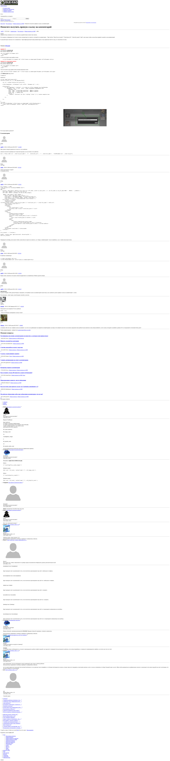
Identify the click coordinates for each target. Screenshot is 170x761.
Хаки (7, 748)
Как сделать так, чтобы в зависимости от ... (17, 540)
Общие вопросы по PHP (18, 23)
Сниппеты (5, 755)
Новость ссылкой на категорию (10, 341)
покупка (5, 698)
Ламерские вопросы (10, 740)
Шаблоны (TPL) (9, 743)
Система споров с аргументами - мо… (12, 726)
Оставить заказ (6, 8)
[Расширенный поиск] (13, 21)
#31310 (19, 167)
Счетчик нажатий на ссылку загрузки (12, 347)
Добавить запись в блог (8, 11)
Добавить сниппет (7, 10)
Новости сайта (6, 750)
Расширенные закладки (14, 620)
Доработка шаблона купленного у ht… (12, 700)
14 (1, 384)
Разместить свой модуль (8, 9)
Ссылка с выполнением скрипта (10, 353)
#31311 (19, 184)
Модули (5, 404)
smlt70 (2, 31)
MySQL (7, 749)
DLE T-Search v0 (7, 724)
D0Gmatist (7, 45)
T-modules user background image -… (11, 721)
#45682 (21, 325)
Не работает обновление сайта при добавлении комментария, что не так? (22, 394)
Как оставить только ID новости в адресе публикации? (16, 372)
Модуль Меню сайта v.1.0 (13, 524)
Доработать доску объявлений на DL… (12, 701)
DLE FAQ (3, 23)
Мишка (2, 325)
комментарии (13, 31)
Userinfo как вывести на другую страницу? (17, 635)
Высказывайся (30, 730)
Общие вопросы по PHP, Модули (16, 338)
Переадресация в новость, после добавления (13, 380)
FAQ (4, 734)
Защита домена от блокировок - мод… (12, 719)
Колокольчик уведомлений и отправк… (12, 727)
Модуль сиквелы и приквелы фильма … (12, 711)
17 (1, 397)
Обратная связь (6, 757)
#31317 (19, 289)
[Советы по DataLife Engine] (9, 4)
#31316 (19, 273)
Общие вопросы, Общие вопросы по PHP (18, 349)
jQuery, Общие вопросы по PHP (16, 356)
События (5, 402)
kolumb (2, 306)
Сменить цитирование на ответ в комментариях (14, 360)
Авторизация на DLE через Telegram (11, 723)
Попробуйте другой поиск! (91, 22)
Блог (4, 751)
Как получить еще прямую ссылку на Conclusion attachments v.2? (19, 386)
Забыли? (2, 19)
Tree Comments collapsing (9, 717)
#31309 (19, 147)
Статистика (5, 756)
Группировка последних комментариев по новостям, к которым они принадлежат (24, 336)
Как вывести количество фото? (14, 407)
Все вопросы (9, 23)
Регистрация (7, 19)
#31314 (19, 253)
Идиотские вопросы (10, 742)
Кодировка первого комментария (10, 367)
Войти (27, 18)
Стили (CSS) (9, 744)
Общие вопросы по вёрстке (12, 738)
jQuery (7, 745)
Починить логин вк (8, 706)
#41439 (22, 306)
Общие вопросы (9, 737)
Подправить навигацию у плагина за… (12, 704)
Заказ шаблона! (7, 703)
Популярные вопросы (11, 736)
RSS (18, 730)
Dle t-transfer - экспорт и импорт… (11, 720)
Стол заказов (6, 752)
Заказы (4, 403)
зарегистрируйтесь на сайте (24, 330)
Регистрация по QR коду (9, 709)
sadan (2, 167)
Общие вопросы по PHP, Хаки (18, 375)
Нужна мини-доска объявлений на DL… (12, 707)
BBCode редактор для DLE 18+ (10, 714)
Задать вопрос (4, 5)
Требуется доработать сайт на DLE (11, 710)
